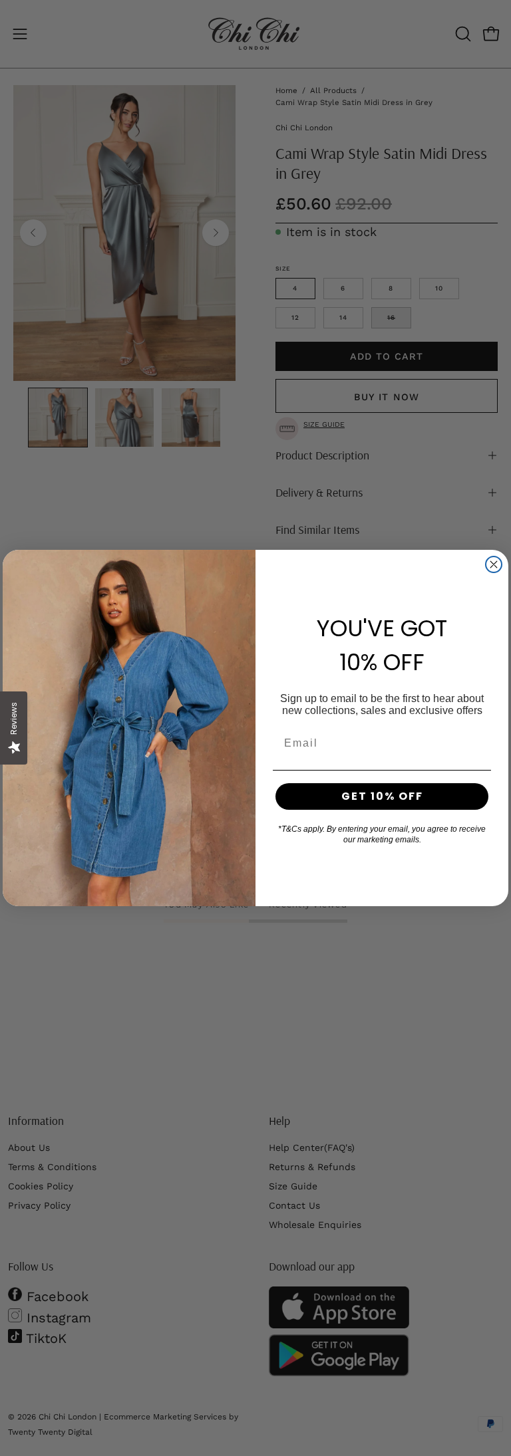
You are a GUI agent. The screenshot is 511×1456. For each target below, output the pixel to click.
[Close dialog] (494, 564)
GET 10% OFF (382, 796)
